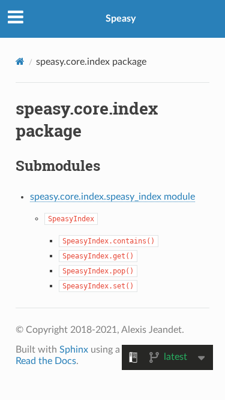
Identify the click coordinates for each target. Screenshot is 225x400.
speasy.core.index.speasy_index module (112, 196)
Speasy (121, 18)
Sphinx (73, 349)
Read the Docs (46, 361)
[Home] (20, 61)
